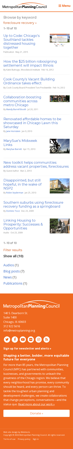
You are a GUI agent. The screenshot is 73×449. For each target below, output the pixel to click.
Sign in (36, 439)
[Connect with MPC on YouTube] (23, 339)
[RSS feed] (46, 339)
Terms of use (9, 439)
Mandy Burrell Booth (16, 109)
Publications (12, 283)
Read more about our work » (36, 404)
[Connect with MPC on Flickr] (31, 339)
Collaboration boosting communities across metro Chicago (22, 101)
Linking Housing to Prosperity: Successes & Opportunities (23, 224)
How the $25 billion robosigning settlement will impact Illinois (30, 63)
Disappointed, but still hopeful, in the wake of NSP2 (22, 184)
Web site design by (16, 432)
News (7, 277)
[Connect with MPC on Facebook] (15, 339)
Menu (65, 6)
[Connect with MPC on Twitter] (7, 339)
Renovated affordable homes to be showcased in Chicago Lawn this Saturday (32, 123)
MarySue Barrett (14, 149)
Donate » (36, 413)
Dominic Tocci (13, 210)
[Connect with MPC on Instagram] (39, 339)
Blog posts (11, 271)
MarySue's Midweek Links (20, 143)
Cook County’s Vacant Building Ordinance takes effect (29, 81)
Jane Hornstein (13, 131)
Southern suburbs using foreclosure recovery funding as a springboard (33, 204)
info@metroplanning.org (19, 330)
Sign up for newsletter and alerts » (27, 348)
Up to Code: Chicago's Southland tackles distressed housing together (21, 42)
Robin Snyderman (14, 192)
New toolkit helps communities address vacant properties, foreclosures (36, 164)
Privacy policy (24, 439)
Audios (8, 265)
